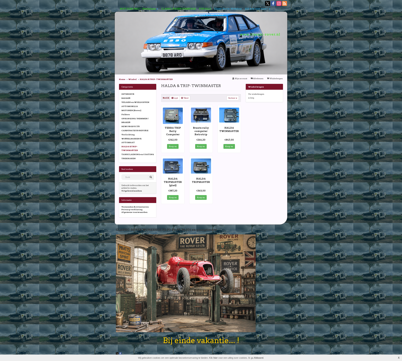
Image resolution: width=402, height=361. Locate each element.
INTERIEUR (127, 94)
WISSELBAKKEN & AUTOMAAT (131, 140)
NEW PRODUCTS (130, 126)
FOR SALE (205, 8)
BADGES (125, 98)
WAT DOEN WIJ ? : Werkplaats (138, 8)
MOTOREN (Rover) (131, 110)
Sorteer (232, 98)
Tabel (185, 98)
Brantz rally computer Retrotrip (201, 131)
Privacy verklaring (131, 209)
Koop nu (173, 146)
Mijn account (240, 78)
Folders (125, 114)
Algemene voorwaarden (134, 212)
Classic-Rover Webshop (228, 8)
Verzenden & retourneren (135, 207)
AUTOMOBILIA (129, 106)
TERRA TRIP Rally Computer (173, 131)
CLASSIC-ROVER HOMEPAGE (178, 8)
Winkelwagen (276, 78)
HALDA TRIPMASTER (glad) (173, 182)
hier (215, 357)
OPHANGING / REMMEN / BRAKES (135, 120)
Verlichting (128, 134)
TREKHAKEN (128, 158)
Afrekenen (258, 78)
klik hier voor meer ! (256, 8)
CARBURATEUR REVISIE (134, 130)
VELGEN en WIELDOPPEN (135, 102)
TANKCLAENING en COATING (137, 154)
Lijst (175, 98)
